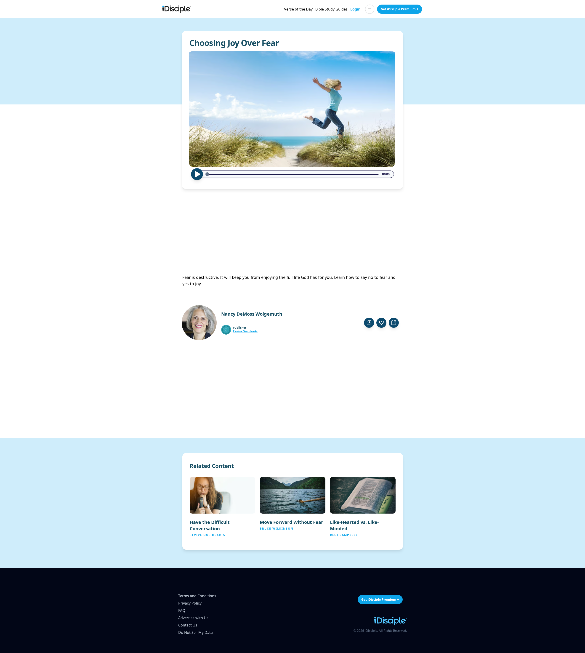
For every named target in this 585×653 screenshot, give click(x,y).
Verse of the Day (298, 9)
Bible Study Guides (331, 9)
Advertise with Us (193, 617)
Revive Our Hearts (245, 331)
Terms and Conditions (197, 595)
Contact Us (187, 625)
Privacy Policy (190, 603)
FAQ (181, 610)
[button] (369, 9)
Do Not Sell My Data (195, 632)
